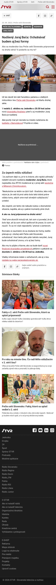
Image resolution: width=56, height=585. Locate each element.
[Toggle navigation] (53, 7)
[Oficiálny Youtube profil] (40, 430)
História (5, 514)
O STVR (5, 500)
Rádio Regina (8, 470)
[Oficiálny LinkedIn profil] (46, 430)
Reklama (6, 543)
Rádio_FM (6, 477)
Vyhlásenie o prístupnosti (13, 532)
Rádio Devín (7, 474)
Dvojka (5, 441)
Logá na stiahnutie (10, 551)
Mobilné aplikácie (10, 458)
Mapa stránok (8, 547)
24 (3, 444)
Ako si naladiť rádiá (11, 503)
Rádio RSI (6, 484)
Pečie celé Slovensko (46, 2)
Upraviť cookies (9, 568)
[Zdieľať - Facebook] (38, 15)
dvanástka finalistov (16, 111)
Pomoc (7, 166)
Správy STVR (22, 2)
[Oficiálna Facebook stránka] (34, 430)
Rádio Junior (8, 492)
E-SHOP (5, 540)
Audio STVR (9, 2)
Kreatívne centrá (9, 528)
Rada (4, 521)
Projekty (5, 561)
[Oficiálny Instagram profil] (45, 15)
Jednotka (6, 437)
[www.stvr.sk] (7, 430)
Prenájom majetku (10, 558)
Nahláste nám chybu (31, 162)
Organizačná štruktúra (12, 510)
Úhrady (5, 525)
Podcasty (6, 455)
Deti (33, 2)
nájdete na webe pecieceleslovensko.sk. (20, 260)
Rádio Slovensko (9, 467)
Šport (4, 448)
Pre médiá (6, 554)
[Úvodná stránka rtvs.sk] (6, 7)
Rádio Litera (7, 488)
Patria (4, 481)
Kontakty (6, 565)
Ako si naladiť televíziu (12, 507)
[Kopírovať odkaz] (51, 15)
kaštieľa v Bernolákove (12, 123)
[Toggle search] (47, 7)
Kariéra (5, 518)
